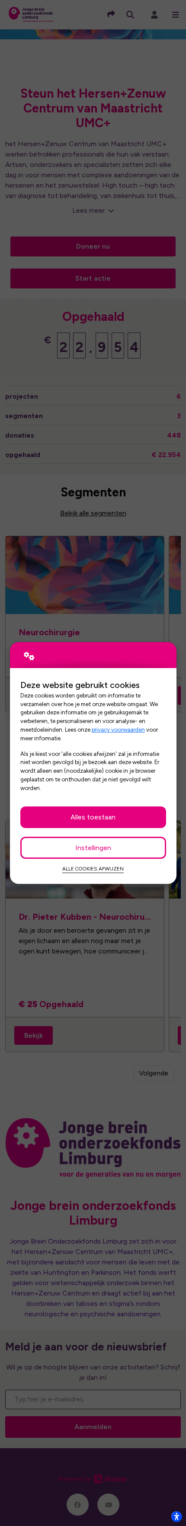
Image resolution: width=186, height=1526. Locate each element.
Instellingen (93, 848)
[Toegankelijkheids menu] (176, 1516)
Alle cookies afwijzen (93, 869)
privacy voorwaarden (118, 729)
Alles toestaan (93, 817)
